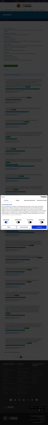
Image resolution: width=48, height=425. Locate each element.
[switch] (18, 222)
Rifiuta (8, 227)
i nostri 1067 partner (8, 206)
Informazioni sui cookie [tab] (42, 200)
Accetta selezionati (24, 227)
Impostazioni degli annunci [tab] (29, 200)
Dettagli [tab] (17, 200)
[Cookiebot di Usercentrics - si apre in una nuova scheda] (41, 197)
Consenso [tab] (6, 200)
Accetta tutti (39, 227)
